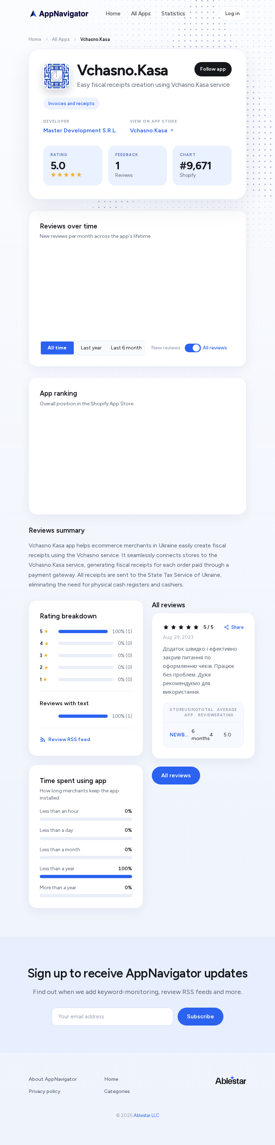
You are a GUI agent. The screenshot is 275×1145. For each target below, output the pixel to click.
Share (237, 627)
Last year (91, 348)
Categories (117, 1091)
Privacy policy (45, 1091)
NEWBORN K (185, 735)
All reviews (215, 348)
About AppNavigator (53, 1079)
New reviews (165, 348)
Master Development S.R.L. (80, 130)
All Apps (141, 13)
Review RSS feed (69, 739)
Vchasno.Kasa (148, 130)
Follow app (213, 69)
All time (57, 348)
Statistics (173, 13)
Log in (232, 13)
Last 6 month (126, 348)
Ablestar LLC (146, 1115)
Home (113, 13)
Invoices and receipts (71, 103)
